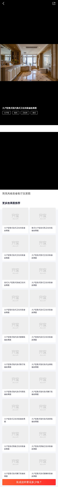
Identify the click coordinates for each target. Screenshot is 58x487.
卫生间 (25, 113)
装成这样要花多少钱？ (29, 482)
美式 (34, 113)
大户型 (6, 113)
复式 (15, 113)
